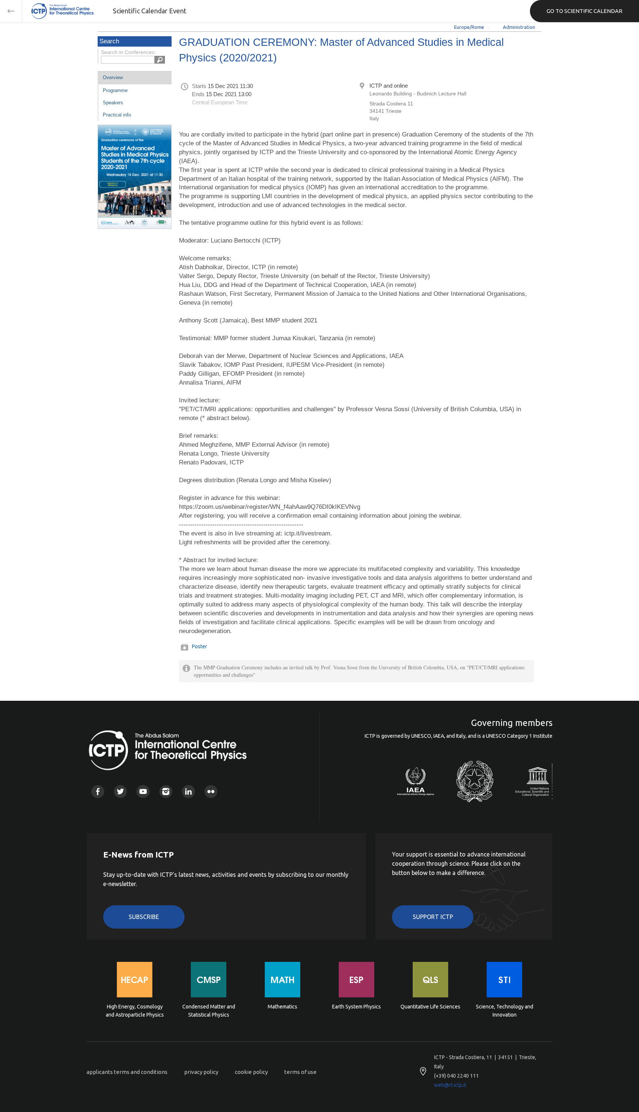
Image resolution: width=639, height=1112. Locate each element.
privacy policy (201, 1072)
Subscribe (144, 916)
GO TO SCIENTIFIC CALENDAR (584, 11)
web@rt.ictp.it (450, 1085)
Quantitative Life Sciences (430, 1007)
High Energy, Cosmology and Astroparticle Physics (135, 1011)
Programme (115, 90)
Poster (199, 646)
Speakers (113, 102)
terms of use (300, 1072)
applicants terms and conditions (127, 1072)
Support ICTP (433, 916)
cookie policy (251, 1072)
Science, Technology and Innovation (504, 1011)
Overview (113, 77)
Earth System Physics (356, 1007)
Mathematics (282, 1007)
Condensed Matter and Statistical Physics (208, 1011)
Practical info (117, 115)
